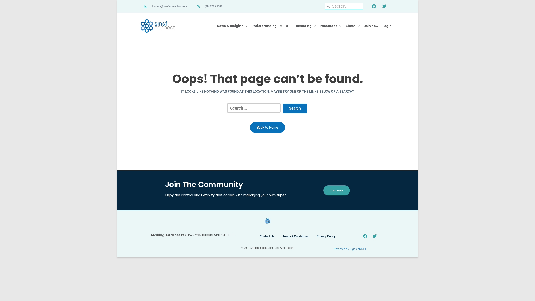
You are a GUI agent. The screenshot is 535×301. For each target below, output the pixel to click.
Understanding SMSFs (270, 26)
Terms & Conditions (295, 236)
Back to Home (267, 127)
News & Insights (230, 26)
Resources (328, 26)
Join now (371, 26)
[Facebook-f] (374, 6)
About (350, 26)
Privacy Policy (326, 236)
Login (387, 26)
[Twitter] (384, 6)
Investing (304, 26)
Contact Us (267, 236)
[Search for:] (254, 108)
